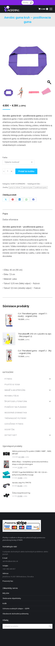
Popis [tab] (5, 214)
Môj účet (6, 593)
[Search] (31, 2)
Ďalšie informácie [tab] (10, 219)
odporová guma (28, 187)
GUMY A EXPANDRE (17, 184)
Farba (5, 157)
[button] (48, 64)
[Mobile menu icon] (50, 8)
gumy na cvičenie (15, 187)
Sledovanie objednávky (12, 598)
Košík (5, 603)
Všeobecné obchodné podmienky (16, 613)
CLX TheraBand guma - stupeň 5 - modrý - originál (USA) (33, 314)
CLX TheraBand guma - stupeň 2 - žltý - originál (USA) (34, 351)
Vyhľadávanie (49, 626)
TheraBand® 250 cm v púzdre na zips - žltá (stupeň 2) (34, 335)
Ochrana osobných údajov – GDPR (16, 608)
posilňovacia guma (41, 187)
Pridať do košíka (26, 171)
